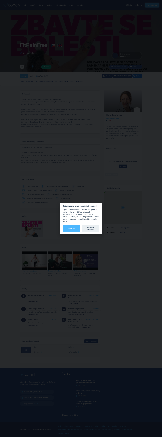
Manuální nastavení (90, 228)
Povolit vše (71, 228)
